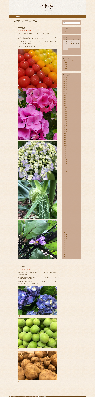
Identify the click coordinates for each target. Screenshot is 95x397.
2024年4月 (65, 119)
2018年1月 (65, 232)
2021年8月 (65, 173)
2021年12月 (65, 165)
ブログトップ (25, 16)
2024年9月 (65, 113)
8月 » (76, 51)
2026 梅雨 (65, 62)
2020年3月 (65, 194)
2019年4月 (65, 210)
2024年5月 (65, 117)
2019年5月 (65, 208)
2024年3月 (65, 121)
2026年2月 (65, 85)
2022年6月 (65, 155)
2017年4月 (65, 248)
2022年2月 (65, 161)
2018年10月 (65, 218)
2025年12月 (65, 89)
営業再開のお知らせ (67, 68)
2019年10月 (65, 202)
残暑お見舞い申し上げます (68, 60)
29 (64, 49)
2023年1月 (65, 143)
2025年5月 (65, 101)
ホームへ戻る (17, 16)
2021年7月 (65, 175)
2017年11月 (65, 236)
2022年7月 (65, 153)
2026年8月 (65, 77)
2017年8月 (65, 242)
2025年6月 (65, 99)
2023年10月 (65, 129)
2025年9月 (65, 95)
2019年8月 (65, 204)
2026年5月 (65, 81)
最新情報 (29, 30)
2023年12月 (65, 125)
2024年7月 (65, 115)
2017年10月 (65, 238)
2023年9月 (65, 131)
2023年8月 (65, 133)
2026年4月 (65, 83)
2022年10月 (65, 147)
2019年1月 (65, 214)
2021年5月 (65, 180)
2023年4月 (65, 141)
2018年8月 (65, 220)
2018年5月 (65, 226)
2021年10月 (65, 169)
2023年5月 (65, 139)
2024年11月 (65, 109)
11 (71, 43)
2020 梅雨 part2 (24, 28)
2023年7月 (65, 135)
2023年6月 (65, 137)
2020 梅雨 (21, 267)
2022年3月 (65, 159)
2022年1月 (65, 163)
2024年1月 (65, 123)
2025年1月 (65, 107)
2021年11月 (65, 167)
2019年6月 (65, 206)
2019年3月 (65, 212)
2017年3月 (65, 250)
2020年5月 (65, 192)
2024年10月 (65, 111)
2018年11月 (65, 216)
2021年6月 (65, 177)
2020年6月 (65, 190)
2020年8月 (65, 188)
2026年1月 (65, 87)
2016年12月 (65, 254)
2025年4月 (65, 103)
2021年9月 (65, 171)
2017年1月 (65, 252)
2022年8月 (65, 151)
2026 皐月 (65, 64)
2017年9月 (65, 240)
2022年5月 (65, 157)
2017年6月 (65, 246)
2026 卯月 (65, 66)
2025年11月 (65, 91)
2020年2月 (65, 196)
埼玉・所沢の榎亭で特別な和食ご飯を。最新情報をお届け (25, 396)
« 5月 (67, 51)
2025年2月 (65, 105)
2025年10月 (65, 93)
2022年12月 (65, 145)
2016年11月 (65, 256)
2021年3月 (65, 182)
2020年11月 (65, 186)
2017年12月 (65, 234)
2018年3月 (65, 228)
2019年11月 (65, 200)
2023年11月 (65, 127)
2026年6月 (65, 79)
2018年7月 (65, 222)
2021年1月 (65, 184)
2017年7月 (65, 244)
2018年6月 (65, 224)
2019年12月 (65, 198)
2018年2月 (65, 230)
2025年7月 (65, 97)
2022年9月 (65, 149)
